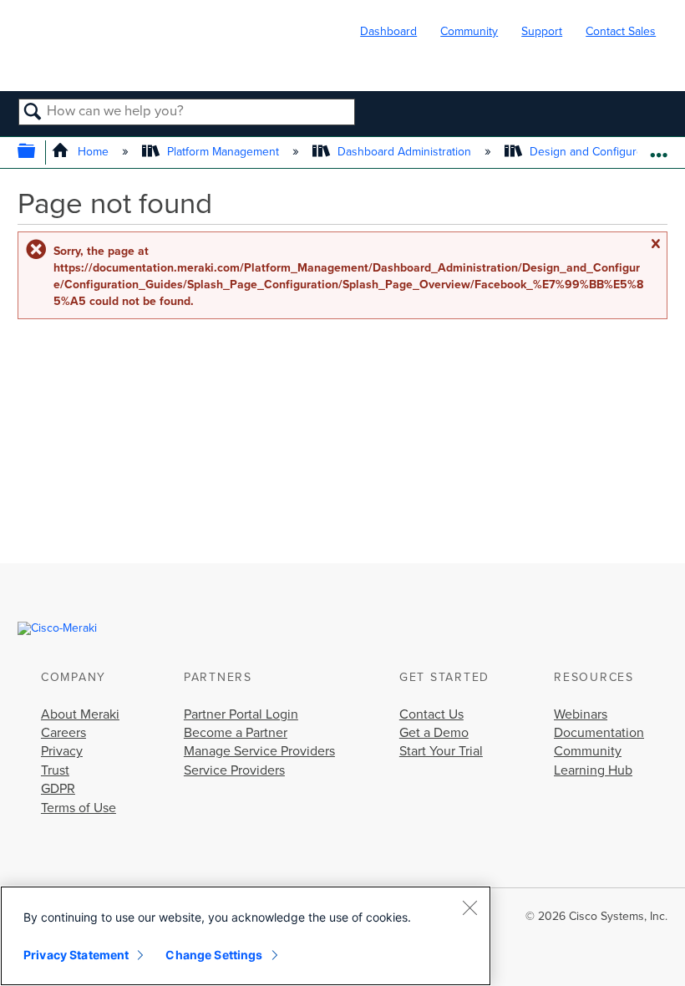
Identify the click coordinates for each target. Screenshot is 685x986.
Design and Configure (586, 152)
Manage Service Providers (259, 751)
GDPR (58, 788)
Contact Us (431, 714)
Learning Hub (593, 770)
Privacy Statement (76, 955)
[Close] (469, 907)
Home (92, 152)
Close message (655, 244)
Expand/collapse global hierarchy (37, 152)
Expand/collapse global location (658, 147)
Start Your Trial (441, 751)
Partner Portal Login (241, 714)
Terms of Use (78, 808)
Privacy (62, 751)
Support (541, 31)
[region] (245, 936)
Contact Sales (621, 31)
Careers (63, 732)
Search (33, 112)
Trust (55, 770)
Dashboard (388, 31)
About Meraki (80, 714)
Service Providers (234, 770)
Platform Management (223, 152)
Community (469, 31)
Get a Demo (434, 732)
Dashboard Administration (404, 152)
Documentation (599, 732)
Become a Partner (235, 732)
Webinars (580, 714)
